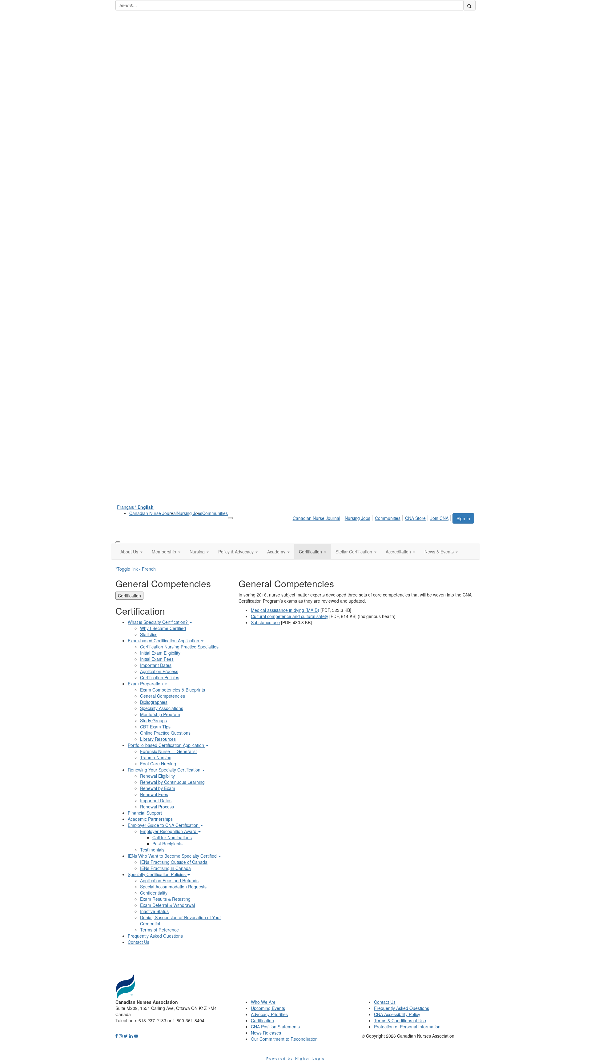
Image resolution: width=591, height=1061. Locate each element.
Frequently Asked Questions (155, 936)
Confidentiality (153, 893)
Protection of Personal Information (407, 1026)
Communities (215, 513)
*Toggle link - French (135, 569)
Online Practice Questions (165, 733)
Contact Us (138, 942)
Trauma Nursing (155, 757)
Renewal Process (157, 807)
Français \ (135, 507)
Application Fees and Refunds (169, 880)
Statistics (148, 634)
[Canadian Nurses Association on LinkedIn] (131, 1036)
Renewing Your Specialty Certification (165, 770)
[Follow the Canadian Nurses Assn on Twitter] (126, 1036)
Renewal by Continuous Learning (172, 782)
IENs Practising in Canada (165, 868)
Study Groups (153, 720)
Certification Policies (159, 677)
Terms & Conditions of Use (400, 1020)
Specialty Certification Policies (157, 874)
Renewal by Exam (157, 788)
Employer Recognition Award (169, 831)
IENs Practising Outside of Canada (173, 862)
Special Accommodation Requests (173, 887)
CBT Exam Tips (155, 727)
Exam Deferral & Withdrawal (167, 905)
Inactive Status (154, 911)
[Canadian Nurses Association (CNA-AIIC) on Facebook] (116, 1036)
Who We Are (263, 1002)
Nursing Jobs (189, 513)
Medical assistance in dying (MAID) (285, 610)
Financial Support (145, 813)
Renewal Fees (154, 794)
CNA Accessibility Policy (397, 1014)
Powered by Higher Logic (295, 1058)
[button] (131, 551)
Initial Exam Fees (157, 659)
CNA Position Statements (275, 1026)
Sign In (463, 518)
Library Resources (158, 739)
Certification (129, 595)
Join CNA (439, 518)
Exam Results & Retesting (165, 899)
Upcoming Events (268, 1008)
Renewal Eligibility (157, 776)
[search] (469, 5)
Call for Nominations (172, 837)
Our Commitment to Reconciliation (284, 1039)
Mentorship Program (160, 714)
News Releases (266, 1033)
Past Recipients (167, 843)
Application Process (159, 671)
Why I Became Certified (163, 628)
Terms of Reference (159, 930)
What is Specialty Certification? (158, 622)
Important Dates (155, 665)
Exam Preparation (146, 683)
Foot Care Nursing (158, 763)
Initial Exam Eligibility (160, 653)
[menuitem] (153, 513)
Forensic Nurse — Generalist (168, 751)
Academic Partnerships (150, 819)
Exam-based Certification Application (164, 640)
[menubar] (372, 517)
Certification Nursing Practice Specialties (179, 647)
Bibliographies (153, 702)
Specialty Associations (161, 708)
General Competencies (162, 696)
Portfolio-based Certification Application (166, 745)
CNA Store (415, 518)
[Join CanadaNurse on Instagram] (121, 1036)
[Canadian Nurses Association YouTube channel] (136, 1036)
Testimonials (152, 850)
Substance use (265, 622)
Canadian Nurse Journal (153, 513)
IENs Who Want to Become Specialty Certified (173, 856)
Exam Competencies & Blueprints (172, 690)
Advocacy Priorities (269, 1014)
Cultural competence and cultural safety (289, 616)
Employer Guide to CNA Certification (164, 825)
